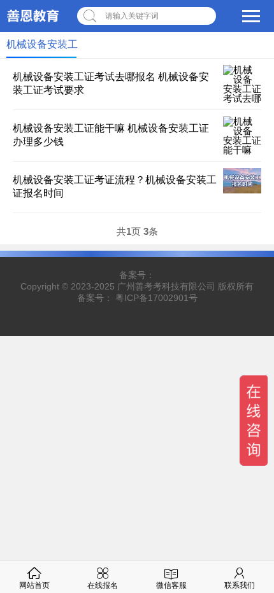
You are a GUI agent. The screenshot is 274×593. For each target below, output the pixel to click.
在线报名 (102, 585)
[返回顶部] (247, 520)
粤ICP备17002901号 (156, 298)
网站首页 (34, 585)
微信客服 (171, 585)
